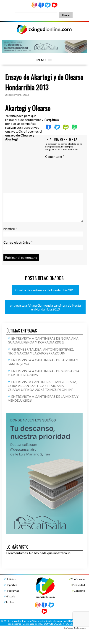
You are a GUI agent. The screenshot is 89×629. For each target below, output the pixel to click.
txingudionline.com (21, 621)
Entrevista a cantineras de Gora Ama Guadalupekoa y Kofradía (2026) (43, 340)
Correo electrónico (18, 242)
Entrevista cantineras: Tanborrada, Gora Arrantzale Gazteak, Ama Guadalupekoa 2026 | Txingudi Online (42, 386)
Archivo (10, 602)
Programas (12, 590)
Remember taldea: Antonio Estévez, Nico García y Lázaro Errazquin (41, 351)
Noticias (11, 579)
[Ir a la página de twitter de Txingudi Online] (47, 7)
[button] (41, 60)
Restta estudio (80, 628)
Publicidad (78, 585)
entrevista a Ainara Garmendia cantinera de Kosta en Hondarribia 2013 (45, 307)
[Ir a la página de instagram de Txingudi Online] (34, 7)
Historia (11, 596)
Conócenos (78, 579)
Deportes (11, 585)
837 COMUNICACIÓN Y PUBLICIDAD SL (60, 623)
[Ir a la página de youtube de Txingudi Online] (54, 7)
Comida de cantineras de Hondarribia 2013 (45, 290)
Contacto (79, 590)
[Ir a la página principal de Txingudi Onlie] (44, 34)
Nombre (10, 229)
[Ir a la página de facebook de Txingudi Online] (41, 7)
